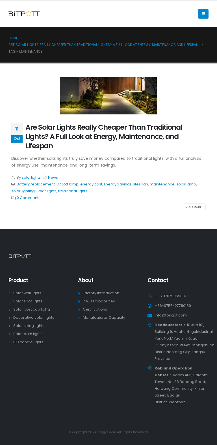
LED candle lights (28, 342)
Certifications (95, 309)
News (53, 177)
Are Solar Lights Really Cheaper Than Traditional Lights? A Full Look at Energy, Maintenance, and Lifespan (103, 136)
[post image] (108, 95)
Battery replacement (36, 184)
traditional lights (72, 191)
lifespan (140, 184)
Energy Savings (118, 184)
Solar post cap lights (32, 309)
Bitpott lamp (68, 184)
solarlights (31, 177)
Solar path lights (28, 333)
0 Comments (28, 197)
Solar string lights (28, 325)
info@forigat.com (171, 315)
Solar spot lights (27, 301)
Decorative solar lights (33, 317)
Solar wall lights (27, 293)
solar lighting (23, 191)
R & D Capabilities (99, 301)
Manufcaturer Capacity (104, 317)
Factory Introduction (101, 293)
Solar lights (46, 191)
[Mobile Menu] (203, 14)
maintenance (162, 184)
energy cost (91, 184)
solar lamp (186, 184)
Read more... (194, 207)
